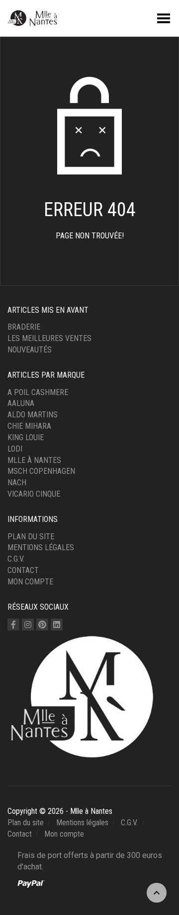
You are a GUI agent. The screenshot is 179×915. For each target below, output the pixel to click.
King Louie (25, 437)
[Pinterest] (42, 624)
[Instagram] (28, 624)
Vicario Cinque (33, 494)
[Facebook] (13, 624)
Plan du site (30, 536)
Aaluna (20, 403)
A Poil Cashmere (37, 392)
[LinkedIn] (57, 624)
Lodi (14, 449)
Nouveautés (29, 349)
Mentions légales (40, 547)
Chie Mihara (29, 426)
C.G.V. (15, 559)
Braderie (23, 327)
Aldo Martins (32, 414)
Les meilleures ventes (49, 338)
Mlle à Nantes (34, 460)
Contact (23, 570)
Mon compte (30, 581)
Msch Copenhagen (41, 471)
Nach (16, 482)
